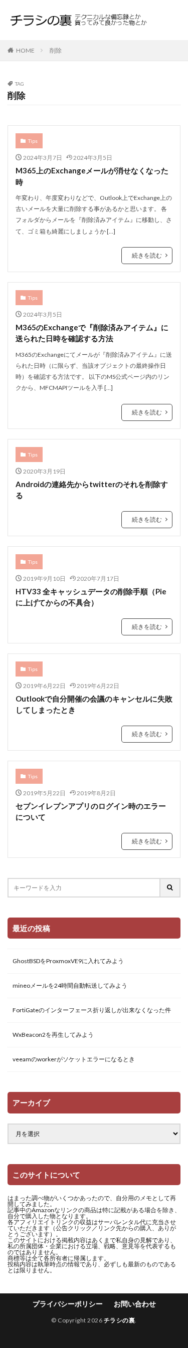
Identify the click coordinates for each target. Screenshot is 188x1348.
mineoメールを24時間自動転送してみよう (70, 985)
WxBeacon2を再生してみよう (53, 1034)
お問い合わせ (135, 1303)
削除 (56, 50)
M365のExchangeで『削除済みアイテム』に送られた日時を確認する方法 (92, 333)
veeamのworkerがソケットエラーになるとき (74, 1059)
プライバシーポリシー (68, 1303)
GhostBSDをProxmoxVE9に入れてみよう (68, 961)
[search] (170, 887)
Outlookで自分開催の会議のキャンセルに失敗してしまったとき (94, 704)
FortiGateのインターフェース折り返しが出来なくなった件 (92, 1010)
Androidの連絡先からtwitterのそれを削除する (92, 490)
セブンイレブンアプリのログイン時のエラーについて (91, 811)
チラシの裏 (119, 1320)
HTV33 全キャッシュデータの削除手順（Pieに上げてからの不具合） (91, 597)
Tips (33, 141)
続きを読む (147, 255)
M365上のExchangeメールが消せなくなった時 (92, 176)
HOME (25, 50)
